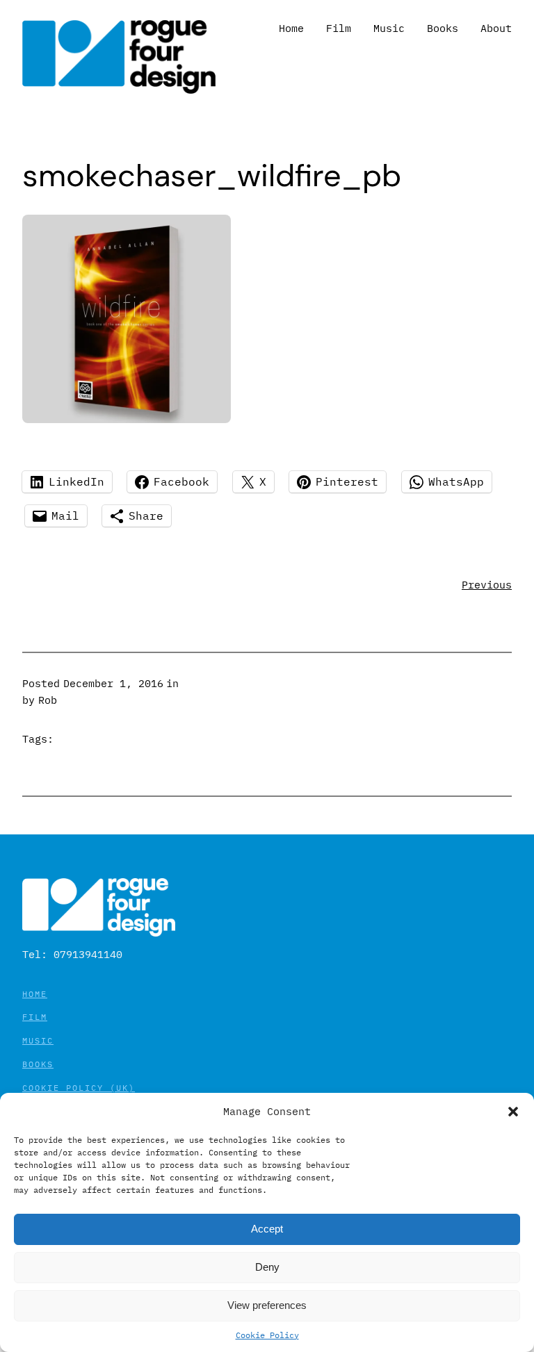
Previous (487, 584)
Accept (267, 1229)
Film (34, 1017)
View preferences (267, 1305)
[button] (513, 1112)
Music (38, 1040)
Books (38, 1064)
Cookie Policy (267, 1335)
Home (34, 994)
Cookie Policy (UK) (78, 1087)
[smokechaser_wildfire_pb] (126, 419)
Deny (267, 1267)
